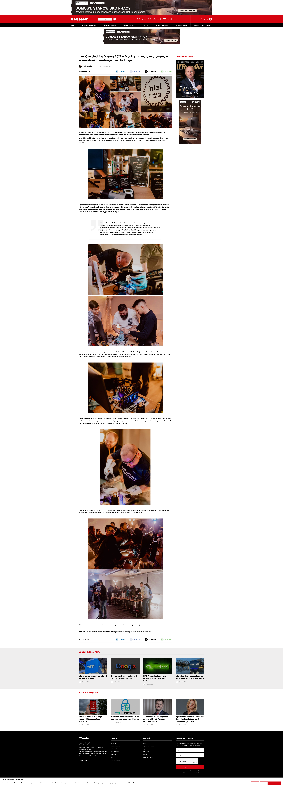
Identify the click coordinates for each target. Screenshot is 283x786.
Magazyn (145, 754)
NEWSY (73, 25)
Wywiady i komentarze (148, 746)
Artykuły (87, 50)
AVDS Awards (114, 749)
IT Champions (114, 743)
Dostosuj (255, 783)
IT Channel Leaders (115, 746)
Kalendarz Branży (115, 751)
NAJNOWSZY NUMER (181, 25)
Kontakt (175, 19)
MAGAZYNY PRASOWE (162, 25)
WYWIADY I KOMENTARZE (89, 25)
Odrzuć (264, 783)
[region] (141, 782)
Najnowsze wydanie (148, 757)
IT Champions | (141, 19)
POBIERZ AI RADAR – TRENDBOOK (203, 25)
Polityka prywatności (115, 760)
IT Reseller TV (146, 751)
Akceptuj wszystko (274, 783)
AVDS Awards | (167, 19)
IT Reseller (81, 50)
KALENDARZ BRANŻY (128, 25)
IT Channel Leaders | (154, 19)
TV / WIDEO (145, 25)
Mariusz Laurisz (87, 66)
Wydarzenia (146, 749)
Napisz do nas (83, 760)
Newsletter (113, 754)
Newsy (144, 743)
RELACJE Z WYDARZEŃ (110, 25)
